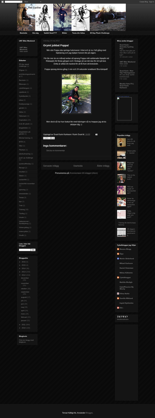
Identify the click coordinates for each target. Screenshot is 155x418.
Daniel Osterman (126, 268)
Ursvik (21, 217)
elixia (21, 100)
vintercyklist (23, 231)
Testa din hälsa (78, 33)
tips (20, 201)
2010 (24, 328)
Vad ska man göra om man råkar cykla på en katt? (127, 53)
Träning (22, 209)
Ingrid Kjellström (126, 303)
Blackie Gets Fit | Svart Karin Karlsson (127, 86)
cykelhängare (24, 88)
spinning (22, 190)
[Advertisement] (126, 362)
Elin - (122, 308)
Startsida (23, 33)
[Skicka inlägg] (96, 134)
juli (22, 301)
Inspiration (23, 120)
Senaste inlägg (51, 166)
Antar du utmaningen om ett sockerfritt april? (131, 202)
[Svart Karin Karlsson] (124, 120)
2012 (24, 275)
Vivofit (21, 235)
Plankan (22, 150)
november (25, 283)
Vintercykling (24, 227)
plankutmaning (24, 154)
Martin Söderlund (127, 259)
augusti (24, 297)
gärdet (21, 108)
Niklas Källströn (126, 273)
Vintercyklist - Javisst (131, 152)
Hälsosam (23, 116)
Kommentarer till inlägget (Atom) (84, 173)
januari (24, 320)
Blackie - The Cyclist (29, 7)
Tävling (22, 213)
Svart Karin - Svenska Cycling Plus (126, 47)
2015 (24, 265)
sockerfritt (23, 180)
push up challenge (26, 158)
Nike (20, 146)
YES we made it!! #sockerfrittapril (131, 190)
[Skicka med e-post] (44, 138)
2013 (24, 272)
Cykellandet (23, 96)
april (23, 311)
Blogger (89, 413)
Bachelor (22, 80)
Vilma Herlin (124, 294)
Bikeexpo (22, 84)
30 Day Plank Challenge (99, 33)
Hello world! (24, 51)
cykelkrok (22, 92)
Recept (21, 168)
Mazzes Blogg (125, 249)
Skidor (21, 176)
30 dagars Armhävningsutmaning (131, 232)
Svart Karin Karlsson (123, 96)
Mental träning (24, 138)
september (25, 292)
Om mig (35, 33)
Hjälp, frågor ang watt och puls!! (131, 214)
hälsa (21, 112)
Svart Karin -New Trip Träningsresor (127, 72)
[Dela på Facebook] (51, 138)
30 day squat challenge (24, 65)
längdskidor (23, 128)
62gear (21, 70)
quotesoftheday (25, 164)
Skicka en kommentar (55, 151)
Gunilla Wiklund (126, 298)
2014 (24, 268)
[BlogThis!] (46, 138)
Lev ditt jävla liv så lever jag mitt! (131, 142)
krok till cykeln (24, 124)
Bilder (64, 33)
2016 (24, 262)
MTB (21, 142)
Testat (21, 197)
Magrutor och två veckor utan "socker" (130, 167)
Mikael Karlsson (126, 263)
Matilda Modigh (126, 282)
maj (22, 307)
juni (22, 304)
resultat (22, 172)
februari (24, 317)
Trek (20, 205)
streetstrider (23, 194)
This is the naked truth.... (131, 177)
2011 (24, 325)
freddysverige (24, 104)
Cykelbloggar (125, 277)
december (25, 278)
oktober (24, 289)
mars (23, 314)
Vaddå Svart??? (50, 33)
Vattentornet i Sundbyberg (24, 222)
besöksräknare (122, 319)
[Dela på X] (49, 138)
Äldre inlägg (103, 166)
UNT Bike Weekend (23, 48)
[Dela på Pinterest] (53, 138)
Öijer (122, 254)
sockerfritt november (27, 184)
